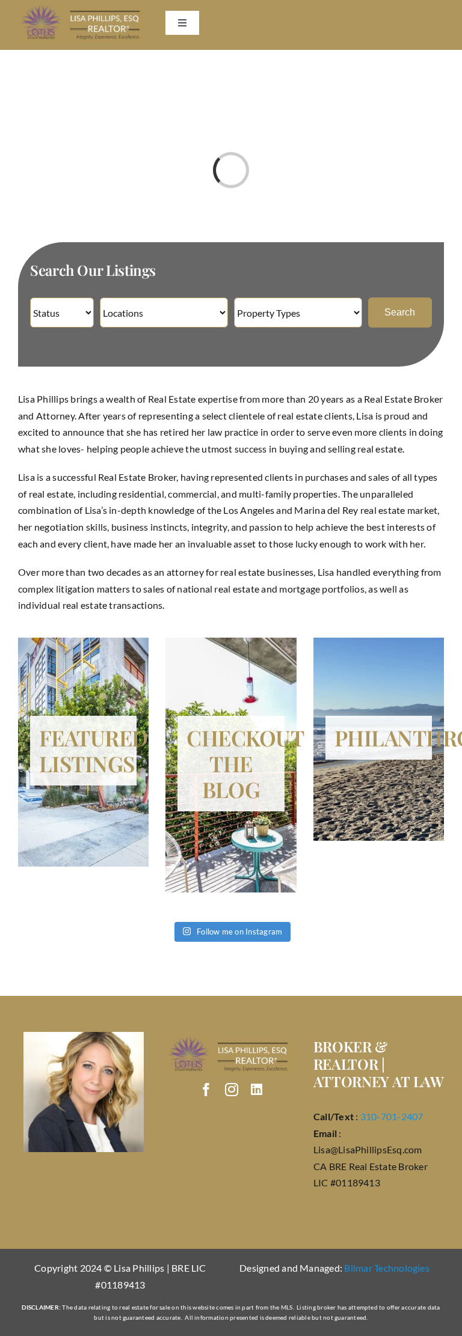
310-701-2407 (392, 1116)
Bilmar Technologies (387, 1267)
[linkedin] (256, 1089)
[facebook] (206, 1089)
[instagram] (231, 1089)
